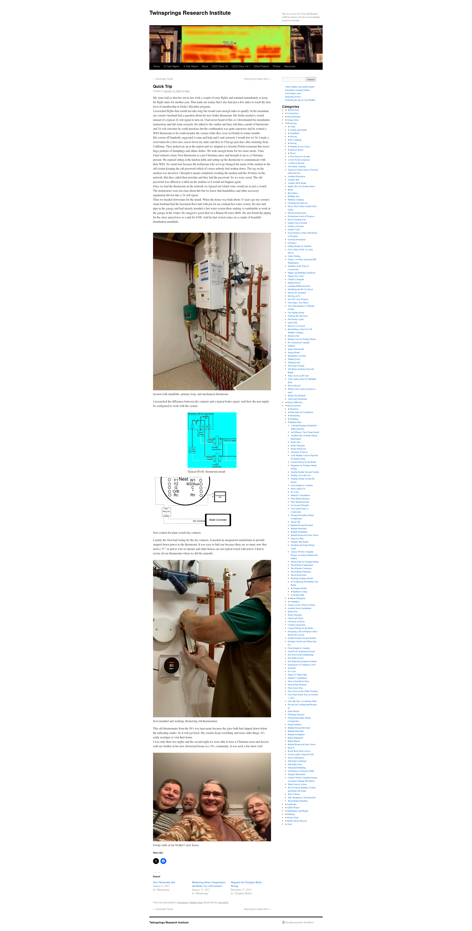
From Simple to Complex (302, 485)
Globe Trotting (294, 255)
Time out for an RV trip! (298, 375)
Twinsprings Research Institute (190, 12)
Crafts (292, 126)
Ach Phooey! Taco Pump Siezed (305, 432)
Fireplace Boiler (300, 588)
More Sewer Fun (295, 687)
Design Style (293, 119)
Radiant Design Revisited (302, 525)
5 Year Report (191, 66)
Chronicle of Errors (299, 451)
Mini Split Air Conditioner (301, 412)
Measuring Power (293, 96)
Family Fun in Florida (297, 222)
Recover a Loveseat (296, 325)
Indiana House (294, 282)
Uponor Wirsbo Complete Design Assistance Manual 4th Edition (304, 555)
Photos (276, 66)
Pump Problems (295, 724)
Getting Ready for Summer (299, 246)
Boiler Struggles (298, 445)
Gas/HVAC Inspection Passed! (301, 651)
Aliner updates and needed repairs (300, 86)
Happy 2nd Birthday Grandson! (302, 272)
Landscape (291, 804)
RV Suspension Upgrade (299, 342)
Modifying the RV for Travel (300, 289)
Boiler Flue (296, 441)
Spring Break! (294, 352)
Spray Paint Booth (296, 348)
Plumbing (294, 418)
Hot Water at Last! (296, 657)
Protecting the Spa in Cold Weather (300, 99)
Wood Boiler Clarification (302, 564)
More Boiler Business (300, 498)
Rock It (291, 747)
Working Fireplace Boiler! (302, 578)
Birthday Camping (296, 199)
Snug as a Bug (297, 538)
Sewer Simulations (296, 757)
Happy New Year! (296, 275)
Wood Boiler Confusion (301, 568)
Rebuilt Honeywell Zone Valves (305, 535)
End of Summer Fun (297, 219)
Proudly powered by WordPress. (300, 922)
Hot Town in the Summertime (301, 654)
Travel (292, 153)
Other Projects (261, 66)
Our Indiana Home (296, 312)
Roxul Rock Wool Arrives (299, 750)
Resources (290, 66)
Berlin (290, 189)
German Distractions (297, 239)
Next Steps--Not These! (298, 302)
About (205, 66)
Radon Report (294, 740)
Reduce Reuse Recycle (297, 820)
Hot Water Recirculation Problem (302, 661)
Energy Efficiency (295, 402)
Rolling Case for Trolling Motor (302, 339)
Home (156, 66)
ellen (187, 90)
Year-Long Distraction (297, 398)
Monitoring (295, 415)
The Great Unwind (296, 365)
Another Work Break (297, 182)
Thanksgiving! (294, 358)
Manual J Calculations (300, 495)
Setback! (291, 345)
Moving (293, 136)
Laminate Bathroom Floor (299, 285)
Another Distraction (296, 176)
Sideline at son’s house (300, 146)
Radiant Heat (196, 902)
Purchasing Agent (295, 319)
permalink (223, 902)
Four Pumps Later (293, 93)
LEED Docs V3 (220, 66)
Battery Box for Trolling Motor (301, 186)
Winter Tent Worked (296, 395)
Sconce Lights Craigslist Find (301, 754)
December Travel (163, 78)
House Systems (294, 405)
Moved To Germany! (297, 292)
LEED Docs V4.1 (241, 66)
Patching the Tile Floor (298, 315)
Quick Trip (292, 322)
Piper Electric (293, 711)
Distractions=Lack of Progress (301, 216)
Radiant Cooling (300, 591)
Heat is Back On (298, 488)
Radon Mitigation (297, 598)
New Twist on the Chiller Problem (303, 691)
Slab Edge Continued (297, 760)
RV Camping (295, 139)
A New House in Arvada (299, 156)
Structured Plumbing (297, 767)
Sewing (293, 143)
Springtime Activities (297, 355)
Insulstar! (292, 667)
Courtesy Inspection (296, 624)
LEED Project (293, 807)
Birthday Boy (294, 196)
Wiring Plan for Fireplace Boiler (305, 561)
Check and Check (295, 618)
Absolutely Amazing (297, 166)
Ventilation (294, 601)
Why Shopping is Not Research (301, 797)
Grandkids (294, 133)
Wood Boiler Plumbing (301, 571)
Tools (289, 823)
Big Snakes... (293, 192)
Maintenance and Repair (297, 810)
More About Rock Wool (298, 681)
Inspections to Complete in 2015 (302, 664)
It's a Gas (295, 491)
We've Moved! (294, 385)
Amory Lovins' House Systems (301, 604)
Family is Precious (296, 226)
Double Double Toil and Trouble (305, 471)
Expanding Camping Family (297, 89)
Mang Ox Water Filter (297, 674)
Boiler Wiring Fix (298, 448)
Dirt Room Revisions (297, 212)
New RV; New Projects (298, 299)
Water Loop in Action (297, 784)
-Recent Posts (293, 109)
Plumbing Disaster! (296, 714)
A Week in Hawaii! (296, 162)
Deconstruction (294, 116)
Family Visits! (294, 229)
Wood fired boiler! (299, 574)
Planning (291, 814)
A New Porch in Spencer (299, 159)
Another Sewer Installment (299, 608)
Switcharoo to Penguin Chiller (301, 770)
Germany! (292, 242)
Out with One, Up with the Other (302, 701)
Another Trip (293, 179)
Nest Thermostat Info (164, 882)
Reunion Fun (293, 335)
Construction (293, 113)
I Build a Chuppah (296, 279)
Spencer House (296, 149)
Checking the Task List (298, 202)
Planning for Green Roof (257, 78)
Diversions (183, 902)
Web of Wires (294, 794)
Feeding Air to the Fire (301, 475)
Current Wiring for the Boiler (303, 461)
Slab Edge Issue (295, 764)
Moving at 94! (294, 295)
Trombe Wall (298, 594)
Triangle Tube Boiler (299, 541)
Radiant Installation (299, 531)
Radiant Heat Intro (299, 528)
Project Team (293, 817)
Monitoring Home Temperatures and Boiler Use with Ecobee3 (208, 884)
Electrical (294, 408)
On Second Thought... (300, 505)
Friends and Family (298, 129)
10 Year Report (171, 66)
